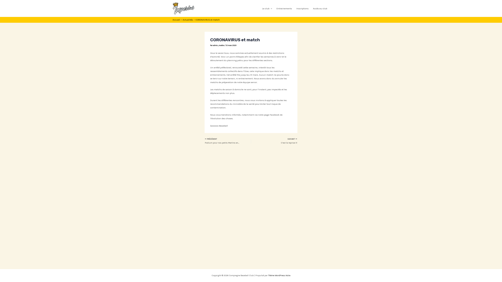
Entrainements (284, 8)
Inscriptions (302, 8)
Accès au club (320, 8)
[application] (270, 8)
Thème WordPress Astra (279, 275)
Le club (265, 8)
